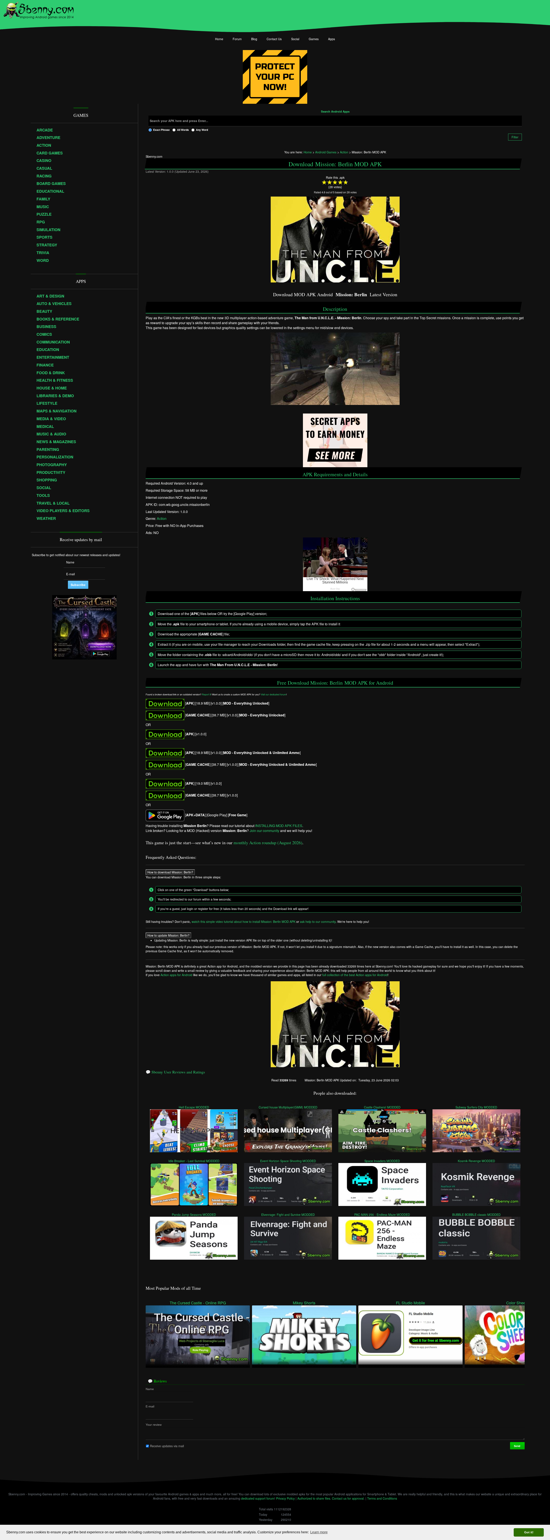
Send (517, 1446)
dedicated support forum (257, 1498)
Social (295, 39)
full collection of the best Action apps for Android (355, 975)
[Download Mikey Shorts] (304, 1334)
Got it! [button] (528, 1532)
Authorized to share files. (314, 1498)
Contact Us (274, 39)
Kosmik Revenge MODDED (476, 1160)
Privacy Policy (285, 1498)
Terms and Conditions (382, 1498)
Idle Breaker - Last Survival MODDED (193, 1160)
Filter (515, 137)
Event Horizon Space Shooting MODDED (288, 1160)
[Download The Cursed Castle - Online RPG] (198, 1334)
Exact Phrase (161, 129)
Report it (206, 694)
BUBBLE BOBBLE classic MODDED (476, 1214)
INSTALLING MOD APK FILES (278, 825)
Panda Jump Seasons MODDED (194, 1214)
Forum (237, 39)
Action (162, 518)
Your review (154, 1424)
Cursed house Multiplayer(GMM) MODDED (288, 1107)
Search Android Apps (335, 111)
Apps (331, 39)
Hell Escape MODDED (194, 1107)
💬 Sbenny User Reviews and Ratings (175, 1071)
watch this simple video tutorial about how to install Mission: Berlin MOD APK (243, 921)
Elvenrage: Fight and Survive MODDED (288, 1214)
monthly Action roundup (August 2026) (268, 843)
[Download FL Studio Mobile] (410, 1334)
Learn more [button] (319, 1532)
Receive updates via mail (167, 1446)
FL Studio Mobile (410, 1302)
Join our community (264, 830)
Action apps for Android (176, 975)
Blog (254, 39)
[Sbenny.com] (38, 9)
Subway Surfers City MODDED (476, 1107)
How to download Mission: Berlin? (170, 872)
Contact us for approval (348, 1498)
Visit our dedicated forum (273, 694)
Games (314, 39)
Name (150, 1388)
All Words (183, 129)
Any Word (202, 129)
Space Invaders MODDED (382, 1160)
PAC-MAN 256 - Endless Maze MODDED (382, 1214)
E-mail (150, 1406)
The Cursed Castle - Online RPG (198, 1302)
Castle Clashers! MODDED (382, 1107)
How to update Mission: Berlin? (168, 935)
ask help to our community (318, 921)
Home (219, 39)
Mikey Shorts (304, 1302)
